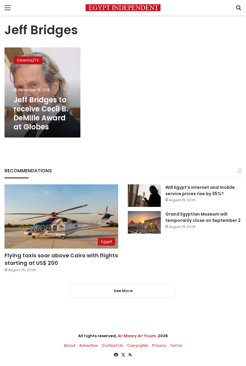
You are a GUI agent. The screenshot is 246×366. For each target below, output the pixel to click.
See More (123, 291)
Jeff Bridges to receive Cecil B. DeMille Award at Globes (41, 113)
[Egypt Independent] (123, 7)
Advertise (88, 345)
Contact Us (112, 345)
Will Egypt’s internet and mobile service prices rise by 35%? (200, 190)
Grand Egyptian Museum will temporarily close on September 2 (203, 217)
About (69, 345)
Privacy (159, 345)
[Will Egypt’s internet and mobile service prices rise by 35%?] (144, 195)
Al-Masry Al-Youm (137, 336)
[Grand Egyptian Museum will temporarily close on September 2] (144, 222)
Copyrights (137, 345)
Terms (176, 345)
